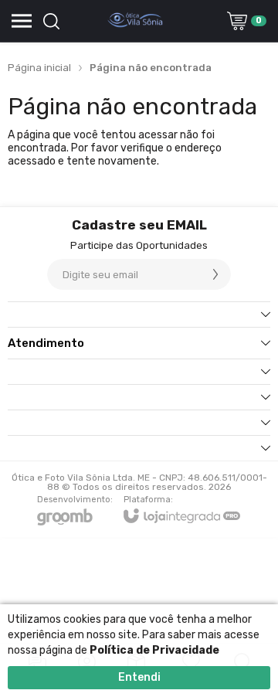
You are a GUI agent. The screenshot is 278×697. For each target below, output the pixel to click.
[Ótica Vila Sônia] (135, 21)
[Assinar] (215, 274)
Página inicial (39, 67)
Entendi (139, 677)
